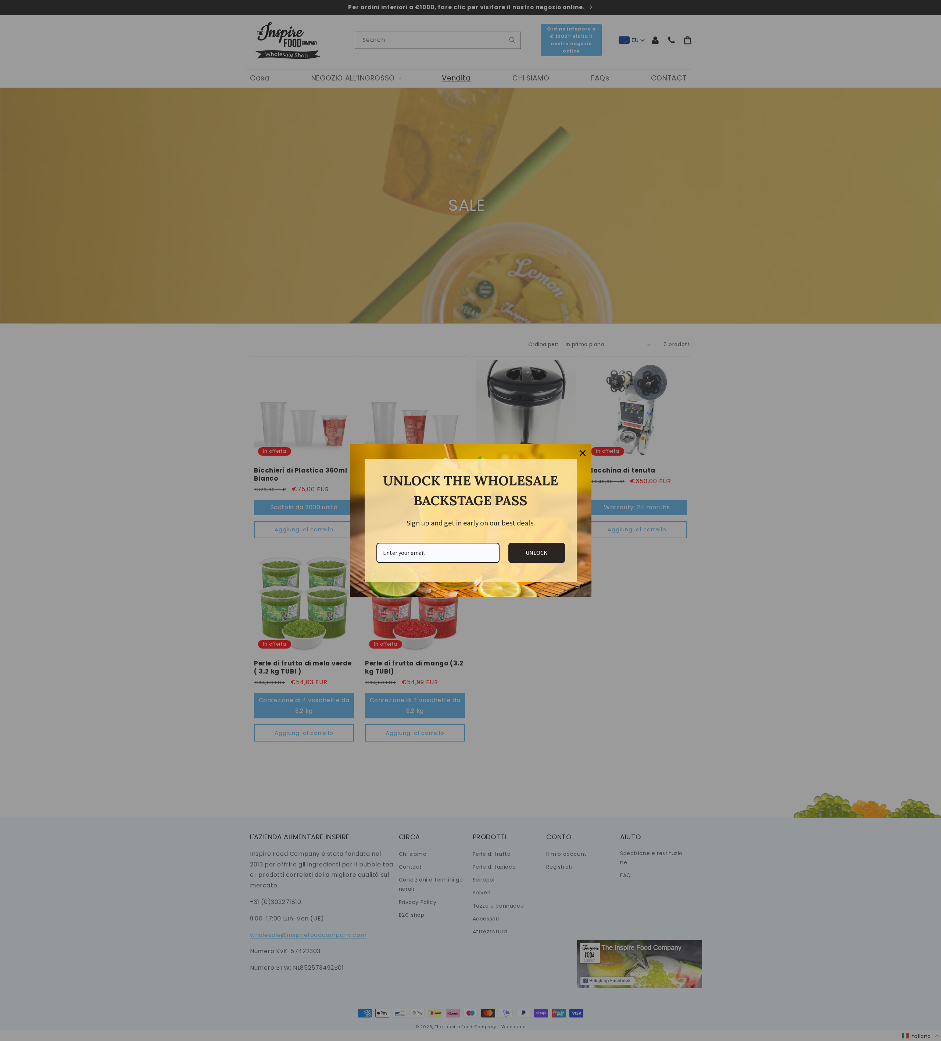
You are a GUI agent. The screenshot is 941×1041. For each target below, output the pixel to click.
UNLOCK (536, 552)
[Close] (582, 453)
